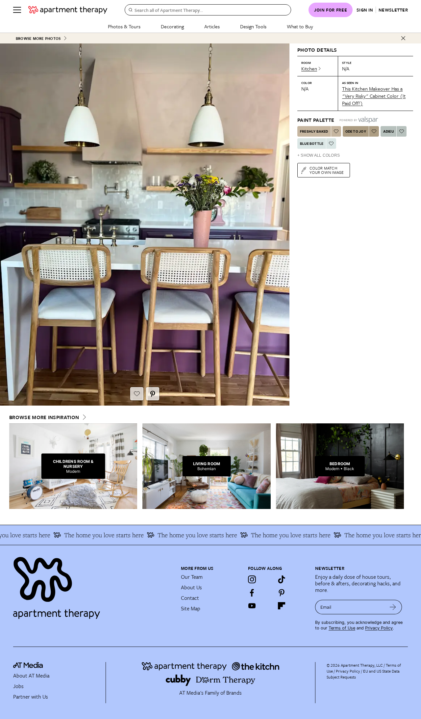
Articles (212, 26)
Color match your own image (327, 170)
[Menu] (17, 10)
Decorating (172, 26)
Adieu (388, 131)
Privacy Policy (379, 628)
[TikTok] (281, 579)
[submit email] (393, 607)
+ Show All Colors (318, 155)
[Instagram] (252, 579)
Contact (190, 598)
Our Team (192, 577)
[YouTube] (252, 606)
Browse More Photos (38, 38)
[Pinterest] (281, 593)
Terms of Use (342, 628)
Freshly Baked (314, 131)
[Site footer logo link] (93, 585)
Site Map (190, 608)
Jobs (18, 686)
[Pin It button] (152, 393)
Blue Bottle (311, 144)
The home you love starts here (93, 535)
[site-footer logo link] (28, 666)
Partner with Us (30, 697)
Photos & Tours (124, 26)
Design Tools (253, 26)
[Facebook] (252, 593)
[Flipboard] (281, 606)
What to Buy (300, 26)
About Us (191, 587)
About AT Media (31, 675)
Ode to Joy (355, 131)
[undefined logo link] (67, 10)
